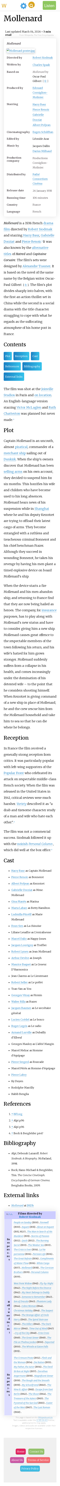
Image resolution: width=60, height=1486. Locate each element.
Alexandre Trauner (36, 266)
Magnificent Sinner (43, 1375)
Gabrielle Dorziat (21, 890)
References (12, 366)
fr (45, 81)
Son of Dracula (21, 1301)
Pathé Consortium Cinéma (40, 179)
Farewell (44, 1222)
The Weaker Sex (36, 1245)
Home (20, 1451)
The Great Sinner (30, 1337)
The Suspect (47, 1310)
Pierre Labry (19, 1074)
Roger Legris (19, 1026)
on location (42, 395)
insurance (49, 610)
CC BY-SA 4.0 (42, 1420)
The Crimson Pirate (23, 1357)
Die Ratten (39, 1362)
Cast (35, 356)
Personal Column (40, 844)
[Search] (31, 5)
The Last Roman (41, 1407)
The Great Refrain (23, 1258)
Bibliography (32, 366)
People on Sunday (23, 1222)
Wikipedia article (45, 1417)
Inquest (25, 1227)
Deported (49, 1342)
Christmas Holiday (23, 1310)
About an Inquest (45, 1227)
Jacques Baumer (21, 1008)
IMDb (30, 1205)
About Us (17, 1460)
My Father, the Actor (24, 1366)
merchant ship (15, 453)
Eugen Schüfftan (43, 132)
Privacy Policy (30, 1468)
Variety (21, 804)
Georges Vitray (20, 995)
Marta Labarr (19, 908)
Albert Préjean (42, 125)
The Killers (27, 1324)
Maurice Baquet (21, 964)
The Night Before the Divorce (36, 1287)
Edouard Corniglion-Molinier (40, 92)
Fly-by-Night (46, 1283)
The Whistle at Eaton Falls (35, 1346)
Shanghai (42, 509)
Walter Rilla (18, 1001)
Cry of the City (22, 1333)
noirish (22, 844)
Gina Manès (18, 901)
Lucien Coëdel (20, 1019)
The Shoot (33, 1393)
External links (14, 376)
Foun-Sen (17, 925)
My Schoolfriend (30, 1385)
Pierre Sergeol (20, 1061)
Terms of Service (38, 1460)
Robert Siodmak (43, 57)
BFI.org (18, 1114)
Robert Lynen (19, 951)
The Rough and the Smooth (36, 1380)
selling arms (13, 472)
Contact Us (36, 1451)
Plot (7, 356)
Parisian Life (39, 1254)
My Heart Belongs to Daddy (36, 1292)
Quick (25, 1240)
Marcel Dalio (19, 938)
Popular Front (14, 773)
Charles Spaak (41, 64)
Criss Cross (43, 1333)
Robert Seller (19, 982)
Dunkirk (10, 459)
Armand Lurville (21, 1032)
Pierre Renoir (41, 109)
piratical (21, 447)
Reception (21, 356)
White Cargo (43, 1263)
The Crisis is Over (22, 1249)
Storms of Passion (40, 1236)
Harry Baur (39, 104)
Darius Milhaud (42, 151)
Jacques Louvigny (22, 945)
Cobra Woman (29, 1306)
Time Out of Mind (38, 1328)
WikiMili (10, 5)
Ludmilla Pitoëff (21, 914)
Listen (49, 5)
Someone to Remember (33, 1296)
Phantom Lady (44, 1301)
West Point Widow (23, 1283)
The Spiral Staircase (38, 1319)
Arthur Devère (20, 958)
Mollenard (27, 1267)
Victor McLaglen (29, 407)
